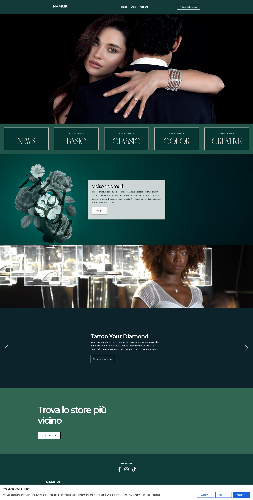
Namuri (53, 482)
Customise (206, 495)
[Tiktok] (133, 469)
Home (124, 7)
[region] (126, 492)
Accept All (241, 495)
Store (133, 7)
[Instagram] (126, 469)
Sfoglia (99, 210)
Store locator (49, 435)
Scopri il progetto (102, 359)
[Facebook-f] (119, 469)
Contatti (144, 7)
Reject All (223, 495)
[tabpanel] (126, 348)
